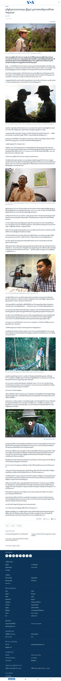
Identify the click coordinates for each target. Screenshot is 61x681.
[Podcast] (27, 555)
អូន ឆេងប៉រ (7, 16)
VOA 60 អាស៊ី (34, 567)
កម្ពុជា (6, 591)
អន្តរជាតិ (7, 593)
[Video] (25, 679)
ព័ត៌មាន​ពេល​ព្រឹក (8, 577)
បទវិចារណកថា (34, 615)
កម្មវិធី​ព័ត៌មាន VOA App (10, 634)
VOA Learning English (36, 623)
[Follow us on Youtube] (13, 555)
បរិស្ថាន (7, 6)
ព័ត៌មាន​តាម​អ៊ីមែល (34, 634)
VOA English (8, 660)
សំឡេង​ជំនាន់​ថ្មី (34, 577)
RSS (32, 636)
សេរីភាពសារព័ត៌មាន (35, 607)
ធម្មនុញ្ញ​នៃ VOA (8, 647)
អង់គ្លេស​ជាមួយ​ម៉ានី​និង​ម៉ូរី (10, 623)
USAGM (7, 655)
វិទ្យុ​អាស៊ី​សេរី (33, 660)
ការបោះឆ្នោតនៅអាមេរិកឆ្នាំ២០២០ (37, 610)
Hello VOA (7, 583)
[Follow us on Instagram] (16, 555)
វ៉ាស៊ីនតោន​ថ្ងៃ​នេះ (8, 567)
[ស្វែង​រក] (50, 679)
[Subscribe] (30, 555)
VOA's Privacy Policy (36, 655)
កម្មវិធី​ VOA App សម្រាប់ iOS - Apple (13, 668)
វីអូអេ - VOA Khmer (13, 413)
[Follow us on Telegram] (20, 555)
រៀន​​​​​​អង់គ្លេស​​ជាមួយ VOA (10, 626)
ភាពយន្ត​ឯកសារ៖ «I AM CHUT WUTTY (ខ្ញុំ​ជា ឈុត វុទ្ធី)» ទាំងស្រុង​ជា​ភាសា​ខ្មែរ (30, 411)
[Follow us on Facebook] (6, 555)
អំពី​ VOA (7, 644)
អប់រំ (6, 615)
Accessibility (34, 657)
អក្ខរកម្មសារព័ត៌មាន (35, 604)
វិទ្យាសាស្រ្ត (33, 593)
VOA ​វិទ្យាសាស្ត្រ (34, 564)
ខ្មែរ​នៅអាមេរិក (8, 599)
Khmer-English (34, 613)
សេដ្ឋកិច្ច (7, 607)
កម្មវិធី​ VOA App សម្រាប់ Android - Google (40, 668)
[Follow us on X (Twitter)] (10, 555)
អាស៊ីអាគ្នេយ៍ (7, 602)
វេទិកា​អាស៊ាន (33, 580)
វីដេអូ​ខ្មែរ (7, 564)
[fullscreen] (54, 435)
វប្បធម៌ (32, 596)
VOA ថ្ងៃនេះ (7, 570)
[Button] (53, 22)
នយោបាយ (7, 604)
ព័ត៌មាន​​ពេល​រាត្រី (8, 580)
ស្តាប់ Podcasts (8, 636)
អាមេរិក (6, 596)
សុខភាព (7, 613)
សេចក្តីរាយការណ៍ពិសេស (36, 602)
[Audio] (38, 679)
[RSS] (23, 555)
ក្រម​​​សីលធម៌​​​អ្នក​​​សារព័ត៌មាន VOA (37, 644)
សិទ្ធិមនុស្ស (7, 610)
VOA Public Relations (10, 657)
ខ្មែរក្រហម (33, 599)
